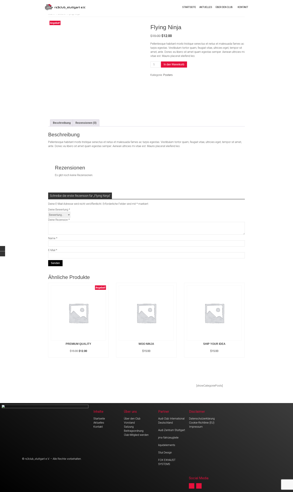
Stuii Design (165, 452)
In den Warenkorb (174, 64)
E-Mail (52, 250)
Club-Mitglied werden (136, 434)
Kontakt (243, 7)
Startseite (189, 7)
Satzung (129, 426)
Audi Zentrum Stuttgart (171, 430)
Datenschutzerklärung (202, 418)
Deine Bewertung (59, 209)
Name (52, 238)
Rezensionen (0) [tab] (85, 122)
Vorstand (129, 422)
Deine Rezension (59, 219)
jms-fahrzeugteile (168, 437)
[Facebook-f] (191, 486)
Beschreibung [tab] (62, 122)
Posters (168, 75)
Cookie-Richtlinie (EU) (201, 422)
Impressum (196, 426)
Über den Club (224, 7)
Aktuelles (205, 7)
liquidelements (166, 445)
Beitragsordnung (133, 430)
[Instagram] (199, 486)
